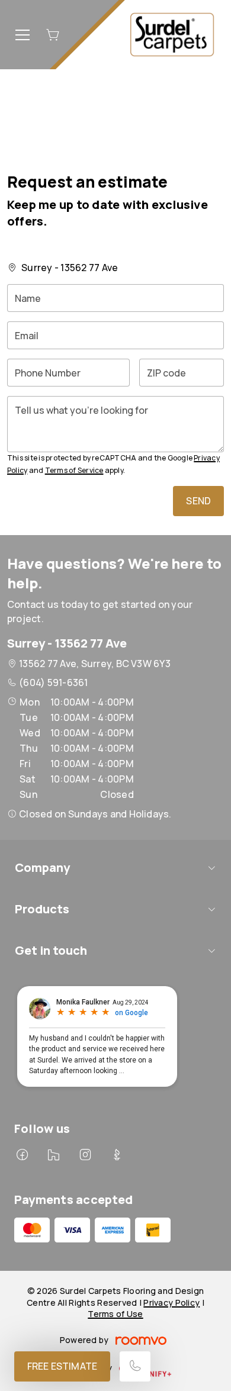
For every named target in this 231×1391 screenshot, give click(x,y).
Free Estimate (62, 1366)
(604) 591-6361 (53, 682)
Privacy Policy (171, 1302)
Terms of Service (74, 470)
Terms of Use (115, 1313)
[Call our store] (135, 1366)
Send (198, 500)
